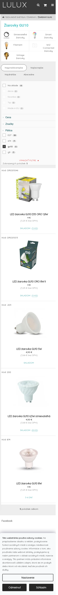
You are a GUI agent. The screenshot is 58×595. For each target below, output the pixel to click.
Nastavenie (27, 577)
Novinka (13, 96)
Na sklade (15, 85)
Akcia (12, 91)
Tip (11, 102)
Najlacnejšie (37, 67)
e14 (11, 140)
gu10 (12, 146)
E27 (12, 135)
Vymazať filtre (27, 160)
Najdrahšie (10, 74)
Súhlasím (41, 587)
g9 (11, 152)
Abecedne (29, 74)
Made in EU (15, 108)
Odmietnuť (15, 587)
